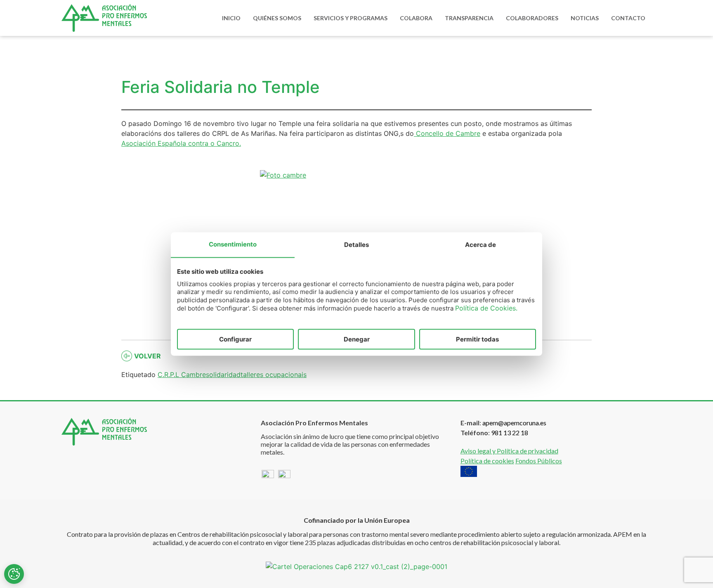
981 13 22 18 (509, 432)
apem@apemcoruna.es (514, 423)
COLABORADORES (532, 17)
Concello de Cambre (447, 133)
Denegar (357, 339)
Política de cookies (487, 461)
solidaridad (223, 374)
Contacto (628, 17)
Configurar (235, 339)
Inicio (231, 17)
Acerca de (480, 244)
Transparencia (469, 17)
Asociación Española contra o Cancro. (181, 143)
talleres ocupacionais (274, 374)
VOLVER (147, 356)
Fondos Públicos (538, 461)
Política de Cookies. (486, 308)
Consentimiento (233, 244)
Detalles (356, 244)
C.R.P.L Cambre (182, 374)
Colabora (416, 17)
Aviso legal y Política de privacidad (509, 451)
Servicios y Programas (350, 17)
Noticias (585, 17)
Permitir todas (477, 339)
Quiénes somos (277, 17)
